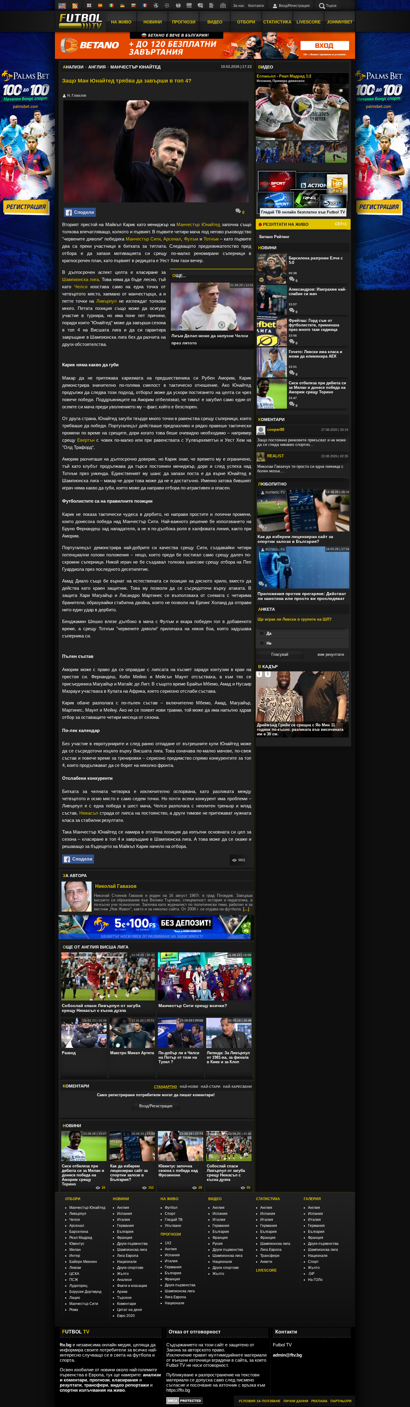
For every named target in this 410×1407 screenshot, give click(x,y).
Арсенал (172, 238)
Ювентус (76, 1244)
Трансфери (269, 1256)
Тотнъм (211, 238)
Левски (75, 1268)
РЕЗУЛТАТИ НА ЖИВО (285, 224)
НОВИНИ (121, 1199)
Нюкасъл (88, 812)
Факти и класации (132, 1286)
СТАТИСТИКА (268, 1199)
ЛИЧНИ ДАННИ (295, 1401)
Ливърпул (106, 301)
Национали (127, 1262)
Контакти (256, 6)
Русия (218, 1244)
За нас (238, 6)
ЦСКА (74, 1274)
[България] (133, 5)
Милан (75, 1250)
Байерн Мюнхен (83, 1262)
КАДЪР (268, 666)
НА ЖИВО (169, 1199)
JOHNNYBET (340, 22)
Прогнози (183, 22)
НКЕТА (266, 609)
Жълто (123, 1274)
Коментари (126, 1304)
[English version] (62, 5)
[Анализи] (211, 5)
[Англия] (89, 5)
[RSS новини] (75, 5)
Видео (214, 22)
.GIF (311, 1274)
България (125, 1232)
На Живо (121, 22)
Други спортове (130, 1268)
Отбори (246, 22)
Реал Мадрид (80, 1238)
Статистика (277, 22)
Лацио (74, 1298)
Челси (80, 286)
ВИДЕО (215, 1199)
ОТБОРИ (72, 1199)
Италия (123, 1220)
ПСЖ (73, 1280)
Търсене (124, 1298)
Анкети (266, 1262)
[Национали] (189, 5)
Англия (123, 1208)
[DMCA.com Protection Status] (184, 1402)
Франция (124, 1238)
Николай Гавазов (116, 886)
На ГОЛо (315, 1280)
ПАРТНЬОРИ (340, 1401)
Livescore (309, 22)
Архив (122, 1292)
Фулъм (191, 238)
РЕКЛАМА (319, 1401)
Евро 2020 (126, 1316)
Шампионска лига (80, 279)
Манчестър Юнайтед (198, 224)
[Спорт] (200, 5)
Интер (74, 1256)
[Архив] (222, 5)
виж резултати (331, 654)
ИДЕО (265, 67)
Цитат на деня (129, 1310)
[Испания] (100, 5)
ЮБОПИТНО (272, 484)
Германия (125, 1226)
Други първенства (132, 1244)
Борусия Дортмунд (85, 1292)
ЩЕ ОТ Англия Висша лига (95, 947)
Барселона (78, 1232)
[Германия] (122, 5)
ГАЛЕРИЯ (312, 1199)
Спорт (170, 1214)
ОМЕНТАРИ (271, 419)
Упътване (173, 1226)
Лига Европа (127, 1256)
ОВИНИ (72, 1125)
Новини (152, 22)
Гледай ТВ (173, 1220)
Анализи (124, 1280)
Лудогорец (78, 1286)
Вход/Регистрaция (155, 1106)
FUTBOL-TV (275, 492)
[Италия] (111, 5)
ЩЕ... (179, 275)
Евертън (86, 440)
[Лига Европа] (178, 5)
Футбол (171, 1208)
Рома (73, 1310)
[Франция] (145, 5)
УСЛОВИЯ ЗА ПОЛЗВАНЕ (259, 1401)
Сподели (83, 212)
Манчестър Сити (143, 238)
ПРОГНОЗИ (171, 1234)
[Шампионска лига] (167, 5)
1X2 (168, 1243)
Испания (124, 1214)
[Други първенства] (156, 5)
